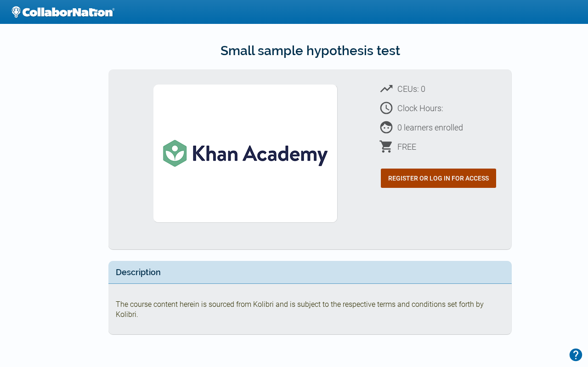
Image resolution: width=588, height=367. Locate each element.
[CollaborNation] (63, 12)
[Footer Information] (575, 354)
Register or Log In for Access (438, 178)
